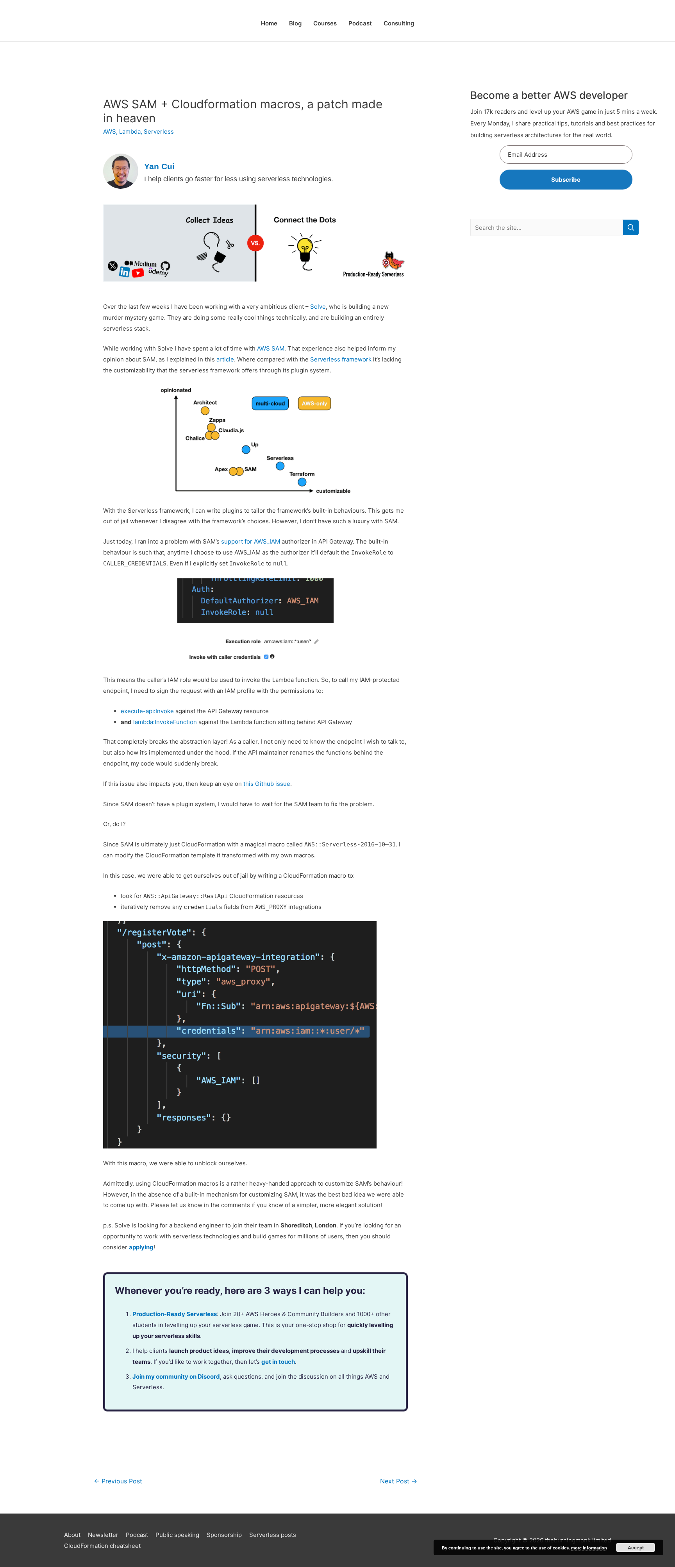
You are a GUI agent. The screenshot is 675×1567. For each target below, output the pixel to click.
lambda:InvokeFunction (165, 722)
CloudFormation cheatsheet (102, 1545)
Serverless (159, 131)
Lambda (130, 131)
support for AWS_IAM (250, 541)
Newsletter (103, 1534)
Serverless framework (340, 359)
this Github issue (266, 783)
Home (269, 23)
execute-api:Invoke (147, 711)
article (225, 359)
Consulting (399, 23)
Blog (295, 23)
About (72, 1534)
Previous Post (118, 1481)
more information (589, 1548)
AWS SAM (270, 348)
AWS (109, 131)
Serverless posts (272, 1534)
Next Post (398, 1481)
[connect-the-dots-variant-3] (255, 242)
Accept (636, 1547)
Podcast (360, 23)
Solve (318, 306)
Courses (325, 23)
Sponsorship (224, 1534)
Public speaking (177, 1534)
